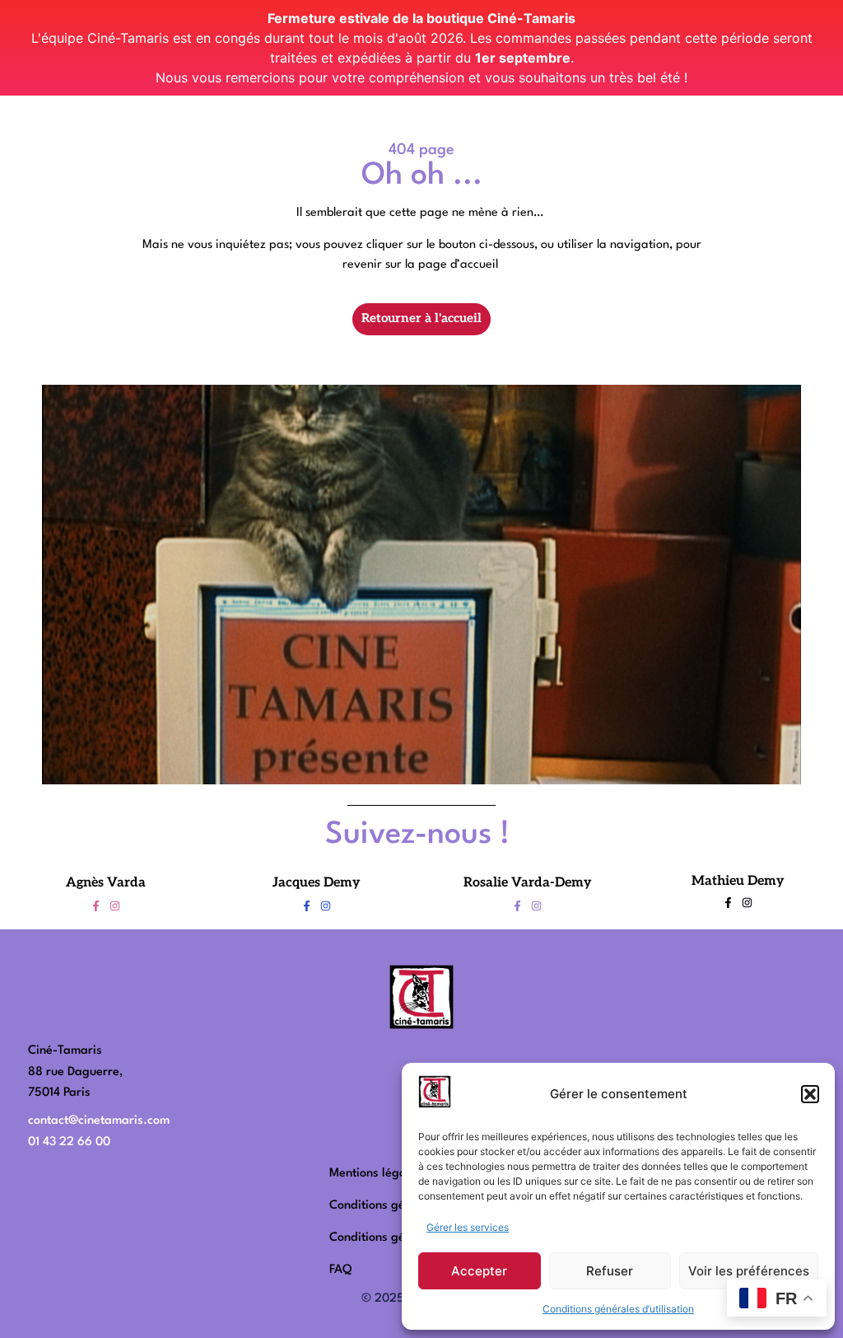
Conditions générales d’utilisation (618, 1309)
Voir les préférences (748, 1271)
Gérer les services (467, 1227)
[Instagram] (114, 906)
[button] (810, 1094)
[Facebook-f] (96, 906)
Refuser (609, 1271)
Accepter (479, 1271)
